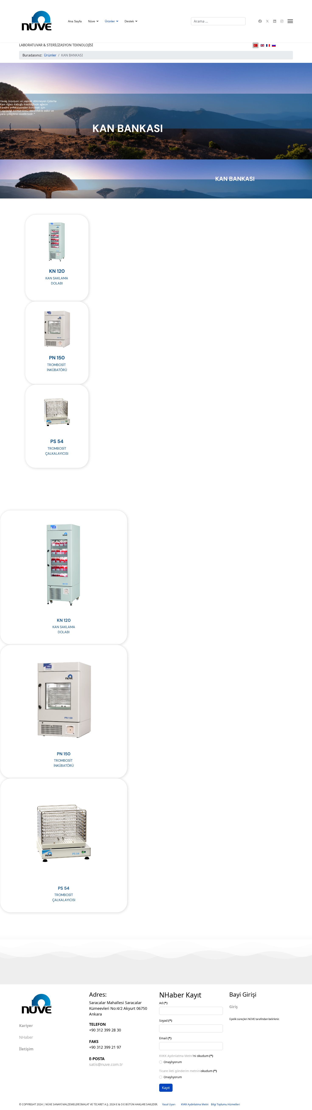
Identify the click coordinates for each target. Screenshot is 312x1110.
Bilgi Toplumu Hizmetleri (225, 1104)
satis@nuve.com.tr (106, 1064)
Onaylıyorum (173, 1062)
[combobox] (218, 21)
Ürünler (110, 21)
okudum (188, 1071)
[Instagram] (281, 21)
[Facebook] (260, 21)
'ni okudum (186, 1056)
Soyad (165, 1021)
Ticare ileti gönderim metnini (180, 1071)
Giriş (233, 1006)
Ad (163, 1003)
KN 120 (57, 271)
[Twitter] (267, 21)
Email (165, 1038)
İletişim (26, 1049)
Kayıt (166, 1087)
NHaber (26, 1037)
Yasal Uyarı (171, 1104)
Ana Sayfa (75, 21)
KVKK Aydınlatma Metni (176, 1056)
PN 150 (57, 358)
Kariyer (26, 1025)
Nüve (91, 21)
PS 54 (56, 441)
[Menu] (290, 21)
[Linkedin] (274, 21)
